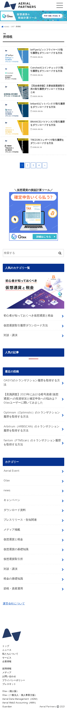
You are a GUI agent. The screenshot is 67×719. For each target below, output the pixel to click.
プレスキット (9, 684)
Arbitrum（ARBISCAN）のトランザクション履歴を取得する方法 (31, 428)
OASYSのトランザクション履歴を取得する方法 (32, 382)
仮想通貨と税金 (13, 539)
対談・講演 (10, 335)
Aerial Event (11, 470)
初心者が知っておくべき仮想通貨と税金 (28, 315)
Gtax (7, 480)
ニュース (6, 650)
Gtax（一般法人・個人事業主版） (19, 695)
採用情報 (6, 668)
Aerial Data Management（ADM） (20, 699)
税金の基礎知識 (13, 578)
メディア (6, 672)
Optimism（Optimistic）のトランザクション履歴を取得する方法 (32, 414)
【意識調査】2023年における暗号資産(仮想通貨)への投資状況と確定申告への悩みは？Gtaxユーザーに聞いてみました (31, 398)
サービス (6, 657)
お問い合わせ (9, 676)
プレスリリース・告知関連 (20, 519)
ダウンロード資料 (15, 510)
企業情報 (6, 661)
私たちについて (10, 654)
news (7, 490)
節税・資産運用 (13, 588)
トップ (5, 646)
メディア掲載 (12, 529)
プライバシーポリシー (13, 680)
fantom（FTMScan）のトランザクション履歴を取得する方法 (32, 442)
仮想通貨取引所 (13, 559)
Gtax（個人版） (10, 691)
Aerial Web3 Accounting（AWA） (19, 702)
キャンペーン (12, 500)
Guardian (7, 706)
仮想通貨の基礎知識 (16, 549)
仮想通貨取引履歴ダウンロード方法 (26, 325)
